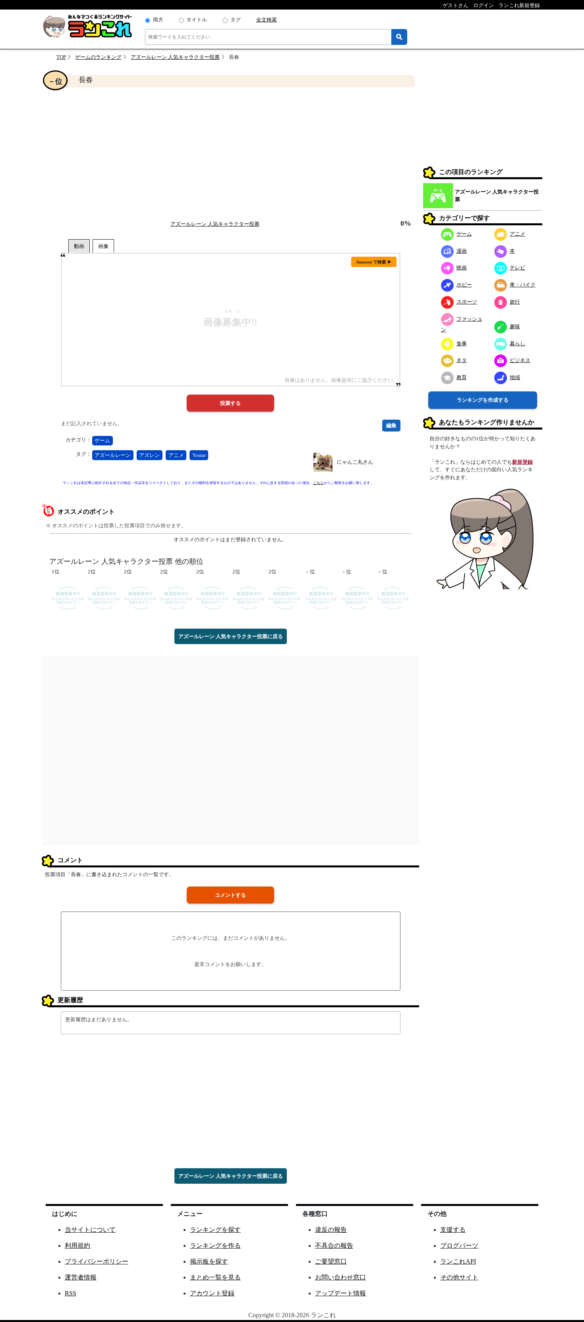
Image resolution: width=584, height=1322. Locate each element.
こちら (318, 483)
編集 (391, 425)
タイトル (196, 20)
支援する (453, 1229)
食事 (461, 343)
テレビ (517, 268)
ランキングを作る (215, 1245)
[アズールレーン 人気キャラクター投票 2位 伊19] (212, 597)
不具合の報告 (334, 1245)
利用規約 (77, 1245)
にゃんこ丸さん (355, 462)
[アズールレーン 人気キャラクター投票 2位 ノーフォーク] (140, 597)
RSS (70, 1293)
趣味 (515, 326)
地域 (515, 377)
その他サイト (459, 1277)
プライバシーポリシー (96, 1261)
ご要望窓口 (331, 1261)
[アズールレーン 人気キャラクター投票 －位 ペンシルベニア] (393, 597)
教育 (461, 377)
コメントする (230, 895)
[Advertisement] (230, 153)
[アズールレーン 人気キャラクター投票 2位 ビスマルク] (285, 597)
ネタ (461, 360)
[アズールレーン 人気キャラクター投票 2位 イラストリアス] (176, 597)
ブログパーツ (459, 1245)
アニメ (176, 455)
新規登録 (522, 462)
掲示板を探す (209, 1261)
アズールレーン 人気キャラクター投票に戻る (230, 636)
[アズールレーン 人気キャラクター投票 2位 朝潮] (248, 597)
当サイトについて (90, 1229)
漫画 (461, 251)
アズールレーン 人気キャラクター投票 (175, 57)
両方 (158, 20)
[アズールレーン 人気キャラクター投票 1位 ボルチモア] (68, 597)
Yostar (199, 455)
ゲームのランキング (98, 57)
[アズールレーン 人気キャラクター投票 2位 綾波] (104, 597)
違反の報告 (331, 1229)
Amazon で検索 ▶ (374, 261)
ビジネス (520, 360)
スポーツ (466, 302)
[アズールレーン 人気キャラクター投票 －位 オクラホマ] (357, 597)
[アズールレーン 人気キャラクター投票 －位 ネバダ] (321, 597)
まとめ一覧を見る (215, 1277)
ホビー (464, 285)
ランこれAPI (458, 1261)
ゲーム (102, 440)
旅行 (515, 302)
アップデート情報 (340, 1293)
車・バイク (523, 285)
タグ (235, 20)
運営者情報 (81, 1277)
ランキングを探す (215, 1229)
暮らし (517, 343)
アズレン (149, 455)
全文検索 (266, 20)
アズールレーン (113, 455)
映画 (461, 268)
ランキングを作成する (483, 400)
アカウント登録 (212, 1293)
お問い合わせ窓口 (340, 1277)
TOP (61, 57)
